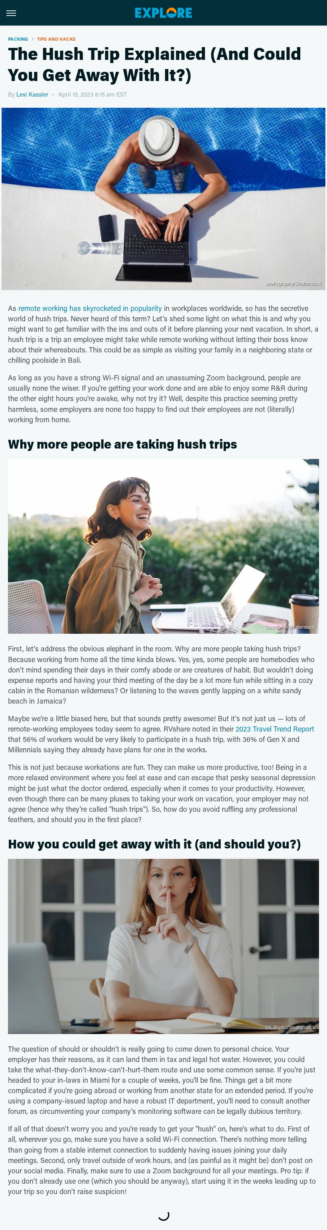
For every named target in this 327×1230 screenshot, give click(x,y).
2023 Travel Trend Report (275, 729)
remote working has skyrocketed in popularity (90, 308)
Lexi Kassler (32, 94)
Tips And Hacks (56, 39)
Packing (18, 39)
